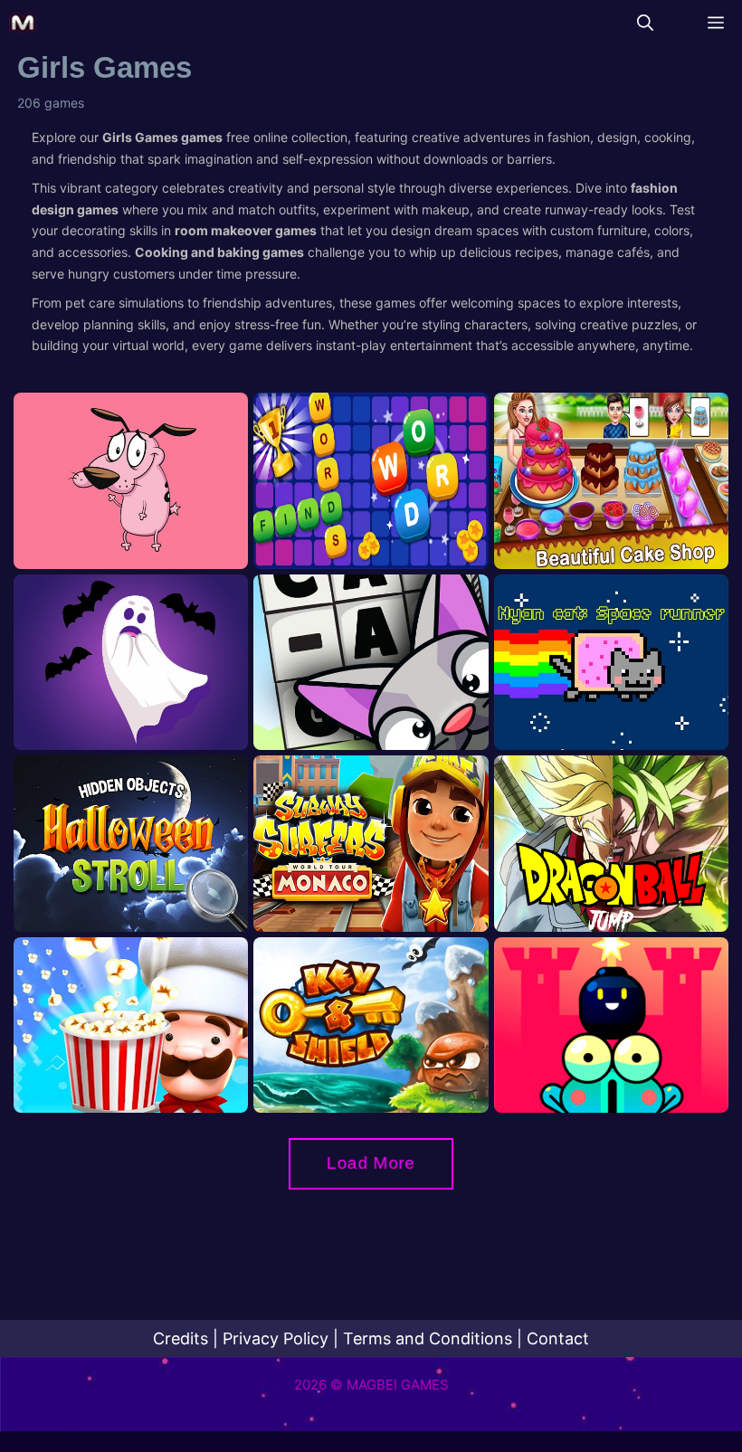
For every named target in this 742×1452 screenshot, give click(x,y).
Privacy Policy (275, 1338)
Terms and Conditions (427, 1338)
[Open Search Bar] (645, 22)
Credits (180, 1338)
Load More (371, 1162)
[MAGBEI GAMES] (22, 22)
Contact (558, 1338)
